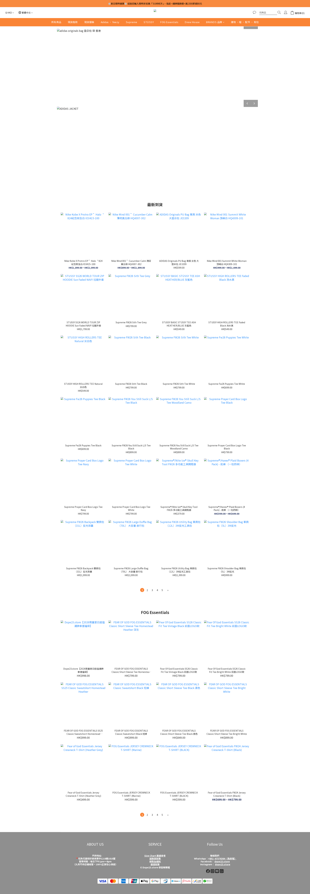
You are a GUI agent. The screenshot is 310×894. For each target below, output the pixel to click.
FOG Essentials (169, 22)
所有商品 (56, 22)
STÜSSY (149, 22)
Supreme (131, 22)
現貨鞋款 (73, 22)
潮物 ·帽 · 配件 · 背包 (245, 22)
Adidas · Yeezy (110, 22)
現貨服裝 (89, 22)
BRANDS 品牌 (214, 22)
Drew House (192, 22)
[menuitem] (142, 590)
